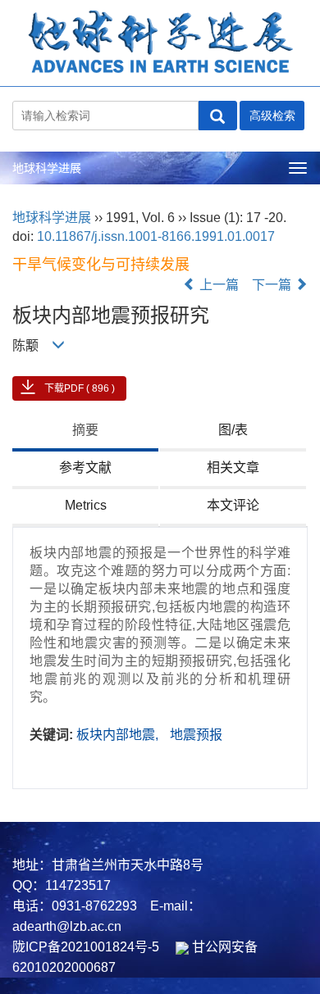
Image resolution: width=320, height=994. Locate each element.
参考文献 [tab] (85, 467)
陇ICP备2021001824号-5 (85, 947)
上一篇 (217, 285)
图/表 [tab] (233, 430)
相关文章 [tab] (233, 467)
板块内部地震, (119, 735)
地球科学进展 (46, 168)
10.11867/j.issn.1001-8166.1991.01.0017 (156, 236)
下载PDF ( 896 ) (79, 388)
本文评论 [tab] (233, 505)
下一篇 (273, 285)
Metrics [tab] (86, 505)
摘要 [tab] (85, 430)
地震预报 (196, 735)
